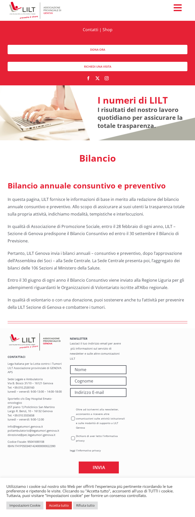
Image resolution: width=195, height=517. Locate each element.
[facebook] (88, 78)
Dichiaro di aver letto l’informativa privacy (97, 438)
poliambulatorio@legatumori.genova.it (33, 430)
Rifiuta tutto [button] (85, 505)
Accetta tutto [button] (59, 505)
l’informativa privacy (88, 450)
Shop (107, 29)
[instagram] (107, 78)
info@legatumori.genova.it (25, 426)
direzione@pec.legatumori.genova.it (31, 435)
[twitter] (97, 78)
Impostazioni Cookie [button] (24, 505)
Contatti (90, 29)
